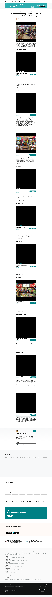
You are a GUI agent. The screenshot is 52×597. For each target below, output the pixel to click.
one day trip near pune (13, 566)
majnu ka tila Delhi (18, 552)
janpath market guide (14, 551)
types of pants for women (37, 579)
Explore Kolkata (7, 571)
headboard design (30, 579)
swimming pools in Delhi (12, 552)
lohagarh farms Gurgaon (31, 551)
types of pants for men (17, 579)
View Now (10, 515)
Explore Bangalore (7, 559)
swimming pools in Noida (41, 552)
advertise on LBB (7, 591)
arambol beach (13, 575)
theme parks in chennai (22, 563)
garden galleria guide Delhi (12, 553)
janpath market (29, 552)
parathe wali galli (25, 551)
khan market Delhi (24, 552)
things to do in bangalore (8, 560)
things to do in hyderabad (8, 569)
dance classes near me (32, 553)
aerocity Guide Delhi (34, 552)
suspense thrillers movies (8, 578)
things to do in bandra (21, 557)
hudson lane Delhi (18, 553)
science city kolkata (13, 572)
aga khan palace (7, 566)
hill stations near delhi (8, 551)
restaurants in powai (14, 557)
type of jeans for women (36, 578)
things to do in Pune (19, 566)
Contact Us (6, 590)
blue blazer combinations (24, 578)
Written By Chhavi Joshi (21, 433)
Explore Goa (6, 574)
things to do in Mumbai (8, 557)
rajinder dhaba (20, 551)
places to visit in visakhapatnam (17, 569)
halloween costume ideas (24, 579)
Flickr (21, 188)
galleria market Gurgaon (25, 553)
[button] (42, 1)
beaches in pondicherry (15, 563)
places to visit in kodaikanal (24, 560)
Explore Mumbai (7, 556)
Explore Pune (7, 565)
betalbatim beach (18, 575)
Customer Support (13, 590)
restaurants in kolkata (20, 572)
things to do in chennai (8, 563)
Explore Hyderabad (7, 568)
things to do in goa (7, 575)
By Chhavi (19, 18)
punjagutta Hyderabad (25, 569)
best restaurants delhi (11, 554)
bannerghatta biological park (16, 560)
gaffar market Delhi (17, 554)
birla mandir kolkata (7, 572)
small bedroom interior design (16, 578)
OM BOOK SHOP (22, 299)
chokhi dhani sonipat (38, 551)
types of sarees (30, 578)
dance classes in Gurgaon (39, 553)
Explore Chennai (7, 562)
